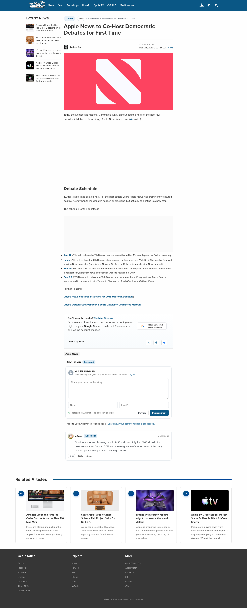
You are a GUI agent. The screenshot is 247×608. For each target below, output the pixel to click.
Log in (132, 374)
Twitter (21, 563)
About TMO (23, 586)
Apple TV (99, 5)
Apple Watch (131, 567)
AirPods (75, 586)
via (131, 119)
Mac (73, 572)
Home (70, 18)
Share (89, 456)
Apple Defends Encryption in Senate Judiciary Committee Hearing (102, 305)
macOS (128, 581)
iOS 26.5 (111, 5)
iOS (127, 576)
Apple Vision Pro (133, 563)
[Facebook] (164, 342)
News (51, 5)
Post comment (159, 413)
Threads (21, 576)
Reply (80, 456)
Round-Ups (73, 5)
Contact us (23, 581)
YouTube (22, 572)
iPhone (74, 576)
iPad (73, 581)
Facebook (22, 567)
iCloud (128, 586)
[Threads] (156, 342)
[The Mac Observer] (36, 5)
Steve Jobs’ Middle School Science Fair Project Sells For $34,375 (98, 518)
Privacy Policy (24, 590)
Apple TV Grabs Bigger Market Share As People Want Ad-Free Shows (209, 518)
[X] (148, 342)
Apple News (71, 354)
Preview (142, 413)
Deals (60, 5)
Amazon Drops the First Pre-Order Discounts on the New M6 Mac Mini (45, 518)
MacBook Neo (127, 5)
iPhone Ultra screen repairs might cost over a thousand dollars (152, 518)
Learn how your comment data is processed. (131, 423)
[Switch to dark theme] (209, 5)
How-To (86, 5)
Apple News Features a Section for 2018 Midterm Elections (98, 296)
